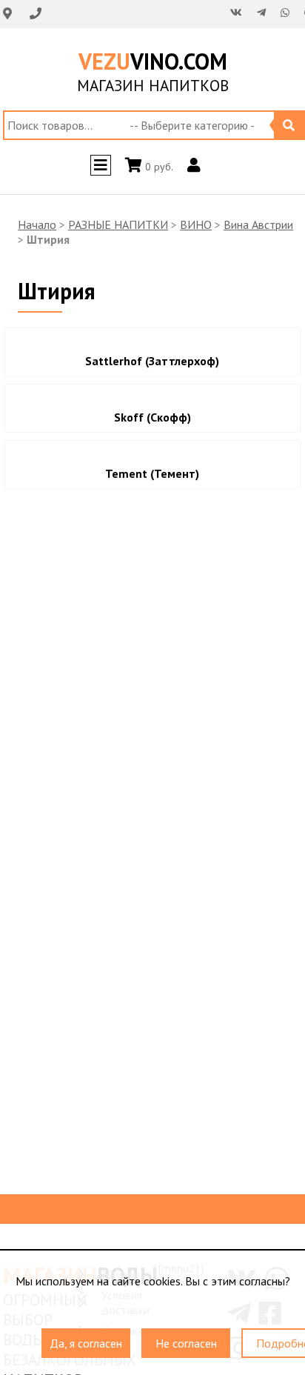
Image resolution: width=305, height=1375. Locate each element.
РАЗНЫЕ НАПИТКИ (118, 224)
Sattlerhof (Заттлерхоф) (152, 360)
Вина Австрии (258, 224)
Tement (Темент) (152, 473)
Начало (37, 224)
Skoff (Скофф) (152, 417)
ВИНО (196, 224)
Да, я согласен (86, 1336)
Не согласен (186, 1336)
